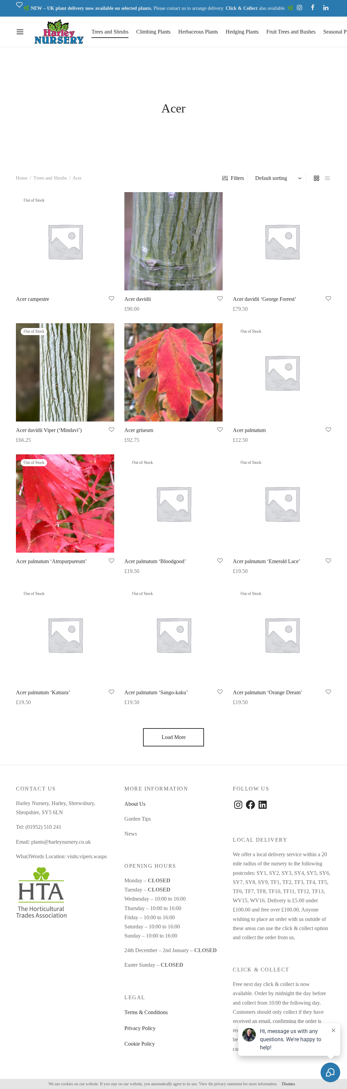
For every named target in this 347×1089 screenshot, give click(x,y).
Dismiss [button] (288, 1084)
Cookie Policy (139, 1044)
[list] (327, 178)
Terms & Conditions (146, 1012)
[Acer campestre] (65, 241)
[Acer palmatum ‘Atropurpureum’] (65, 503)
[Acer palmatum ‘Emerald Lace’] (282, 503)
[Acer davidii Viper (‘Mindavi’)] (65, 372)
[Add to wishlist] (111, 299)
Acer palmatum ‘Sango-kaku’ (156, 692)
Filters (237, 178)
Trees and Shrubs (109, 32)
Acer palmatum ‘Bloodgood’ (155, 561)
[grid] (316, 178)
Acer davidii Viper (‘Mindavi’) (49, 430)
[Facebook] (312, 8)
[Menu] (20, 32)
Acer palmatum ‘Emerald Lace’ (266, 561)
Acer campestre (32, 299)
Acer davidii (137, 299)
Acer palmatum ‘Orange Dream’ (267, 692)
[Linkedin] (326, 8)
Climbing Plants (153, 32)
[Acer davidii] (173, 241)
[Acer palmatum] (282, 372)
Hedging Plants (242, 32)
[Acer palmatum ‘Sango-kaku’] (173, 634)
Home (21, 178)
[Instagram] (299, 8)
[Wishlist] (19, 8)
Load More (174, 737)
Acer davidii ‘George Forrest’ (264, 299)
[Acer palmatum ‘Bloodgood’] (173, 503)
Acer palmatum (249, 430)
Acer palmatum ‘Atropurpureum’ (51, 561)
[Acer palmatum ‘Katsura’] (65, 634)
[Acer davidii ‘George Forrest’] (282, 241)
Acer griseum (138, 430)
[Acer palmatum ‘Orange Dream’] (282, 634)
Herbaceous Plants (198, 32)
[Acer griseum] (173, 372)
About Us (134, 804)
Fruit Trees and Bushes (290, 32)
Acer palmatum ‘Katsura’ (43, 692)
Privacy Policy (140, 1028)
